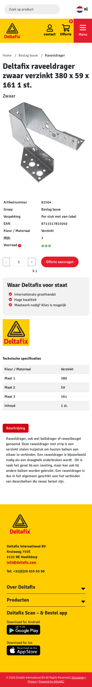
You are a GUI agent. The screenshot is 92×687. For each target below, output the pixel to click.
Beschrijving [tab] (15, 428)
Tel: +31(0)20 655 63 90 (26, 571)
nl (85, 9)
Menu (83, 34)
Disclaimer (78, 677)
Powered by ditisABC (51, 681)
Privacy (32, 681)
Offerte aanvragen (60, 262)
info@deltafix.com (21, 562)
